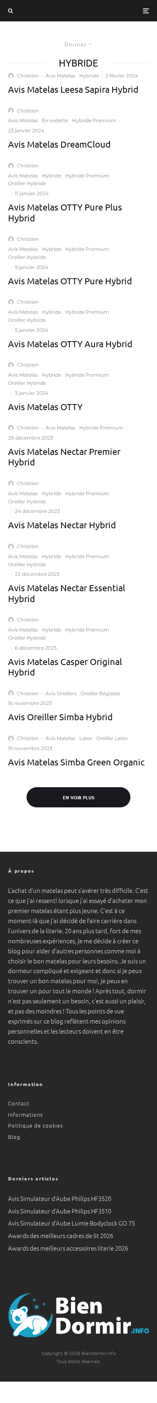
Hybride (89, 76)
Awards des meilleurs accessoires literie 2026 (68, 1248)
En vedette (55, 120)
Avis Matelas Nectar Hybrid (62, 524)
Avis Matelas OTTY (45, 406)
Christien (28, 76)
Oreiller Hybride (27, 183)
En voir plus (79, 797)
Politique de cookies (35, 1125)
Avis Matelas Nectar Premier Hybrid (64, 456)
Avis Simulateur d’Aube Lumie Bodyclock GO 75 (71, 1223)
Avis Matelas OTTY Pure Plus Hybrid (65, 212)
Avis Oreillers (60, 693)
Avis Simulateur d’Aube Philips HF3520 (59, 1198)
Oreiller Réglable (100, 693)
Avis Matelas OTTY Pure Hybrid (70, 280)
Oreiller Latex (112, 738)
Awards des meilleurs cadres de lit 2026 (60, 1235)
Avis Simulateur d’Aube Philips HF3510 (59, 1211)
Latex (85, 738)
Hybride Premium (94, 120)
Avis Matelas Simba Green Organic (76, 762)
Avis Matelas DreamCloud (59, 144)
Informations (25, 1114)
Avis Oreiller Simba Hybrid (60, 716)
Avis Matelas (60, 76)
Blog (14, 1136)
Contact (18, 1103)
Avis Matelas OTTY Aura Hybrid (70, 343)
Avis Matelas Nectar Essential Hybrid (66, 592)
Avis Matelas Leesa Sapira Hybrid (73, 89)
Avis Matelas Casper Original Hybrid (65, 666)
